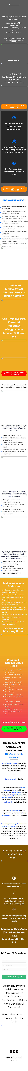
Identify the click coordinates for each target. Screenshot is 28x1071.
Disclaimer (14, 1061)
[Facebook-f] (11, 1051)
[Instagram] (14, 1051)
